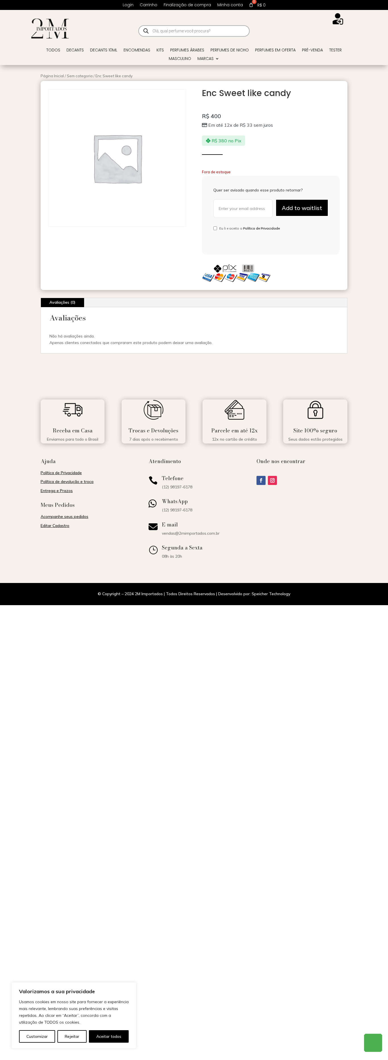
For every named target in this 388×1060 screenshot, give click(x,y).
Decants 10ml (103, 50)
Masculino (180, 59)
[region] (73, 1015)
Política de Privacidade (261, 228)
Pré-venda (312, 50)
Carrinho (148, 5)
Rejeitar (72, 1036)
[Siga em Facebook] (261, 480)
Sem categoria (80, 76)
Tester (335, 50)
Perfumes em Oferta (275, 50)
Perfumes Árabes (187, 50)
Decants (75, 50)
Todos (53, 50)
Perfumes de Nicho (229, 50)
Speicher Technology (271, 593)
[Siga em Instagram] (272, 480)
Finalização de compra (187, 5)
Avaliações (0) (62, 302)
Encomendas (137, 50)
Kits (160, 50)
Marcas (205, 59)
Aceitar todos (108, 1036)
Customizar (37, 1036)
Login (128, 5)
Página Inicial (52, 76)
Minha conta (230, 5)
